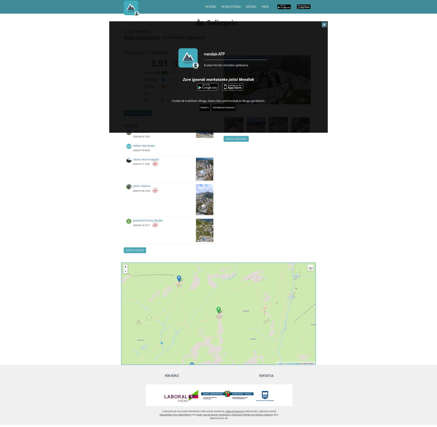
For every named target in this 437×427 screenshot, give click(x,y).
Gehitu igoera (135, 250)
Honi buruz (172, 376)
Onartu (204, 107)
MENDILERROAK (231, 6)
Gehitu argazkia (236, 138)
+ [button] (125, 267)
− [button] (125, 271)
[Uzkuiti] (179, 278)
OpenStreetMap (293, 363)
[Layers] (311, 268)
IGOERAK (251, 6)
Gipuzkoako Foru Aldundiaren (176, 414)
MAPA (265, 6)
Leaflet (280, 363)
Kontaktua (266, 376)
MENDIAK (210, 6)
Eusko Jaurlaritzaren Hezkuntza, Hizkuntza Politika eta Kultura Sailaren (234, 414)
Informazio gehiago (224, 107)
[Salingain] (218, 310)
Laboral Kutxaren (234, 411)
